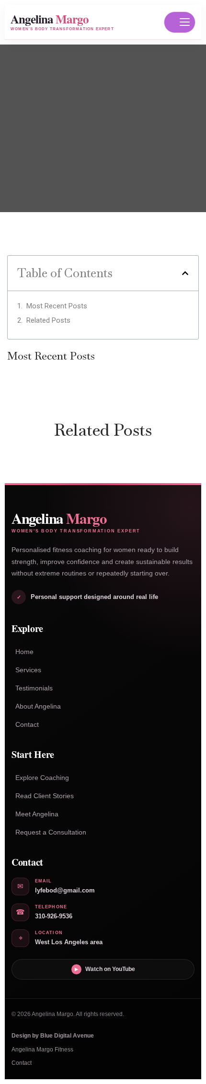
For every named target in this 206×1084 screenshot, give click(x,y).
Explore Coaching (42, 777)
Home (24, 651)
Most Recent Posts (56, 306)
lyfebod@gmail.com (65, 890)
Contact (27, 724)
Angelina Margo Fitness (42, 1049)
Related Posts (48, 320)
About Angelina (38, 706)
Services (28, 670)
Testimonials (34, 688)
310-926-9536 (53, 916)
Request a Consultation (50, 832)
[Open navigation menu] (179, 22)
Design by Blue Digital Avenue (52, 1035)
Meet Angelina (36, 814)
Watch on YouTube (105, 969)
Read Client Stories (44, 796)
